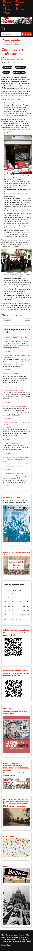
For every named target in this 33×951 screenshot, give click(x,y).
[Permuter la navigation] (3, 29)
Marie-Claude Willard (20, 67)
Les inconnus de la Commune (12, 443)
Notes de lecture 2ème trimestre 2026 (14, 406)
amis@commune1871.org (13, 939)
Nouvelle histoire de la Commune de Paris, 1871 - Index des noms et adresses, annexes (16, 459)
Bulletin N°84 (6, 72)
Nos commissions (7, 67)
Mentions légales (6, 945)
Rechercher (27, 34)
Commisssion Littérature (19, 72)
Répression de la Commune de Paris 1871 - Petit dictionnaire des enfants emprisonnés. (16, 425)
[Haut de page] (30, 948)
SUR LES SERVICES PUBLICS (13, 390)
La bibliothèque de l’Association (13, 474)
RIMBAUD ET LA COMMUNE (12, 374)
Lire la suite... (7, 351)
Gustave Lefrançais (23, 345)
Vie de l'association (17, 59)
